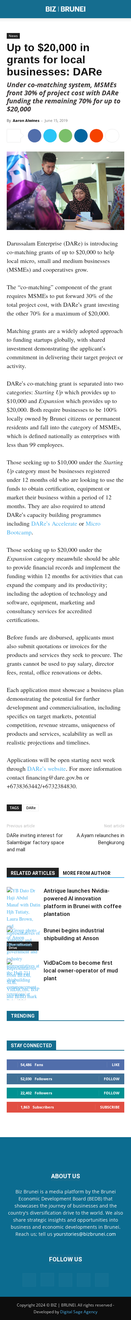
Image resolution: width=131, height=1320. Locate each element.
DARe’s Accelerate (54, 523)
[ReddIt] (96, 135)
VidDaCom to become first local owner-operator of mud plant (81, 970)
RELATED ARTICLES (33, 873)
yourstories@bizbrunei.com (85, 1234)
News (13, 35)
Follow (112, 1078)
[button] (11, 9)
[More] (112, 135)
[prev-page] (11, 996)
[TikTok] (83, 1280)
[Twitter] (50, 135)
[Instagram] (47, 1279)
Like (116, 1064)
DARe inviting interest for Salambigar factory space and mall (35, 842)
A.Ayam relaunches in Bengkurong (100, 839)
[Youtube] (101, 1280)
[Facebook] (34, 135)
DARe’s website (46, 768)
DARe (31, 807)
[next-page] (21, 996)
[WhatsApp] (65, 135)
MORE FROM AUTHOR (87, 873)
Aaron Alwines (26, 120)
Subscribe (110, 1107)
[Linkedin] (81, 135)
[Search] (121, 9)
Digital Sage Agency (78, 1312)
